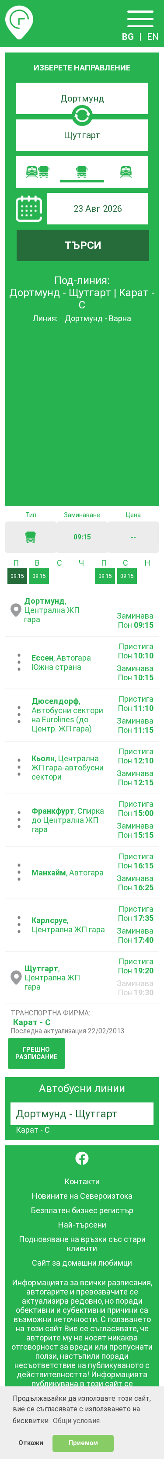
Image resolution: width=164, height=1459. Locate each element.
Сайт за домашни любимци (82, 1262)
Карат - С (32, 1022)
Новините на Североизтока (82, 1195)
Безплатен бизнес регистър (82, 1210)
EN (153, 36)
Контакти (82, 1181)
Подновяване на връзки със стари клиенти (82, 1244)
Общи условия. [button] (77, 1421)
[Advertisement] (82, 415)
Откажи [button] (30, 1443)
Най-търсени (82, 1224)
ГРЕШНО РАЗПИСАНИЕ (36, 1053)
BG (128, 36)
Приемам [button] (83, 1443)
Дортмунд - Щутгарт (67, 1114)
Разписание (19, 10)
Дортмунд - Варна (98, 318)
